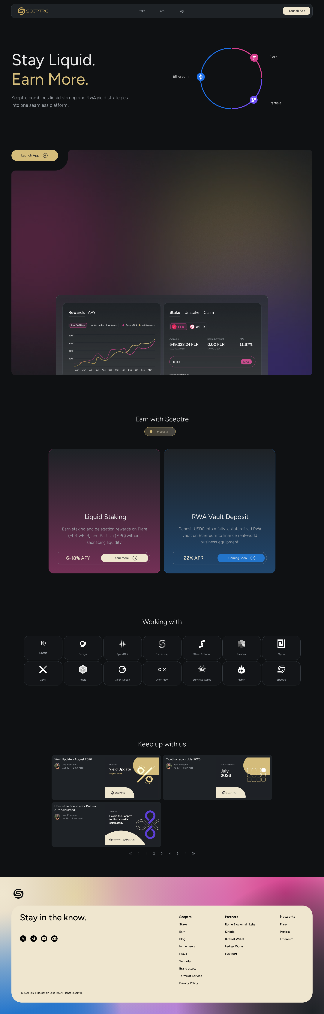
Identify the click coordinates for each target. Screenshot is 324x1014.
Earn (182, 932)
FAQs (183, 954)
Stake (183, 925)
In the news (187, 947)
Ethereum (286, 939)
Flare (283, 924)
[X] (23, 939)
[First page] (130, 853)
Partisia (285, 932)
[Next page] (185, 853)
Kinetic (230, 932)
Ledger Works (234, 947)
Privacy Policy (188, 983)
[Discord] (54, 939)
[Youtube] (44, 939)
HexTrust (231, 954)
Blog (182, 939)
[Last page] (193, 853)
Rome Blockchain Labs (240, 925)
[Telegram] (33, 939)
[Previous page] (138, 853)
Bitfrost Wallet (234, 939)
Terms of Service (190, 976)
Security (185, 961)
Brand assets (187, 968)
